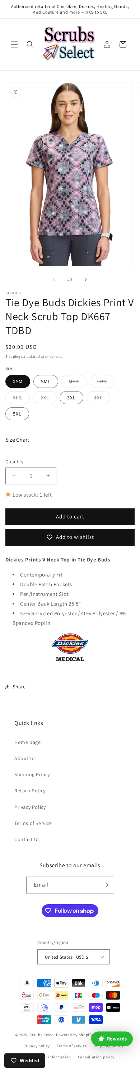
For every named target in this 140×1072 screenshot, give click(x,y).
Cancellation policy (96, 1056)
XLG (21, 399)
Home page (27, 742)
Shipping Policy (32, 774)
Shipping (12, 356)
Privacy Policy (30, 807)
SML (46, 381)
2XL (49, 399)
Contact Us (27, 839)
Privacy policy (36, 1045)
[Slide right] (86, 280)
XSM (18, 381)
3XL (71, 397)
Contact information (51, 1056)
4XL (102, 399)
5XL (17, 414)
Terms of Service (33, 823)
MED (78, 383)
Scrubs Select (42, 1034)
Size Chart (17, 439)
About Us (25, 758)
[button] (14, 44)
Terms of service (72, 1045)
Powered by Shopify (74, 1034)
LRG (106, 383)
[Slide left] (54, 280)
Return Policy (30, 790)
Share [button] (19, 686)
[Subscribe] (106, 885)
